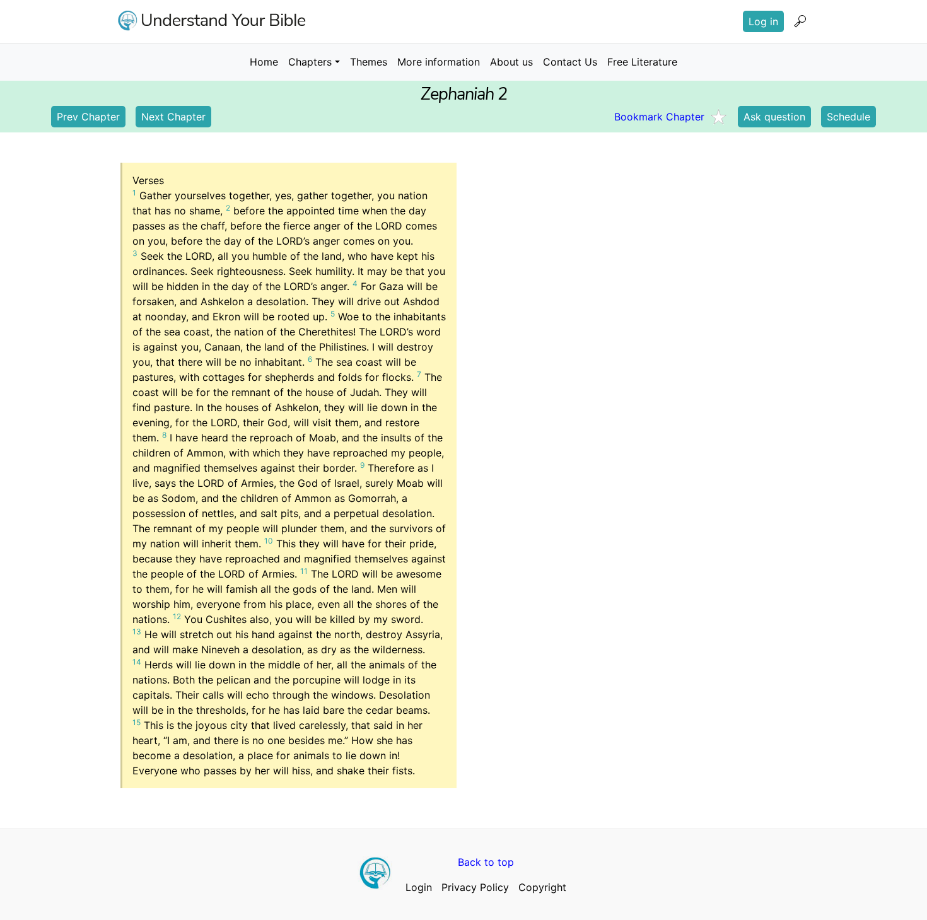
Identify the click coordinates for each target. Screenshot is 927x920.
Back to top (486, 862)
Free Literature (642, 61)
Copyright (542, 887)
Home (264, 61)
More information (438, 61)
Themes (368, 61)
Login (418, 887)
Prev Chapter (88, 116)
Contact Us (570, 61)
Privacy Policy (475, 887)
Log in (763, 21)
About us (511, 61)
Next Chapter (173, 116)
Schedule (848, 116)
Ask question (774, 116)
